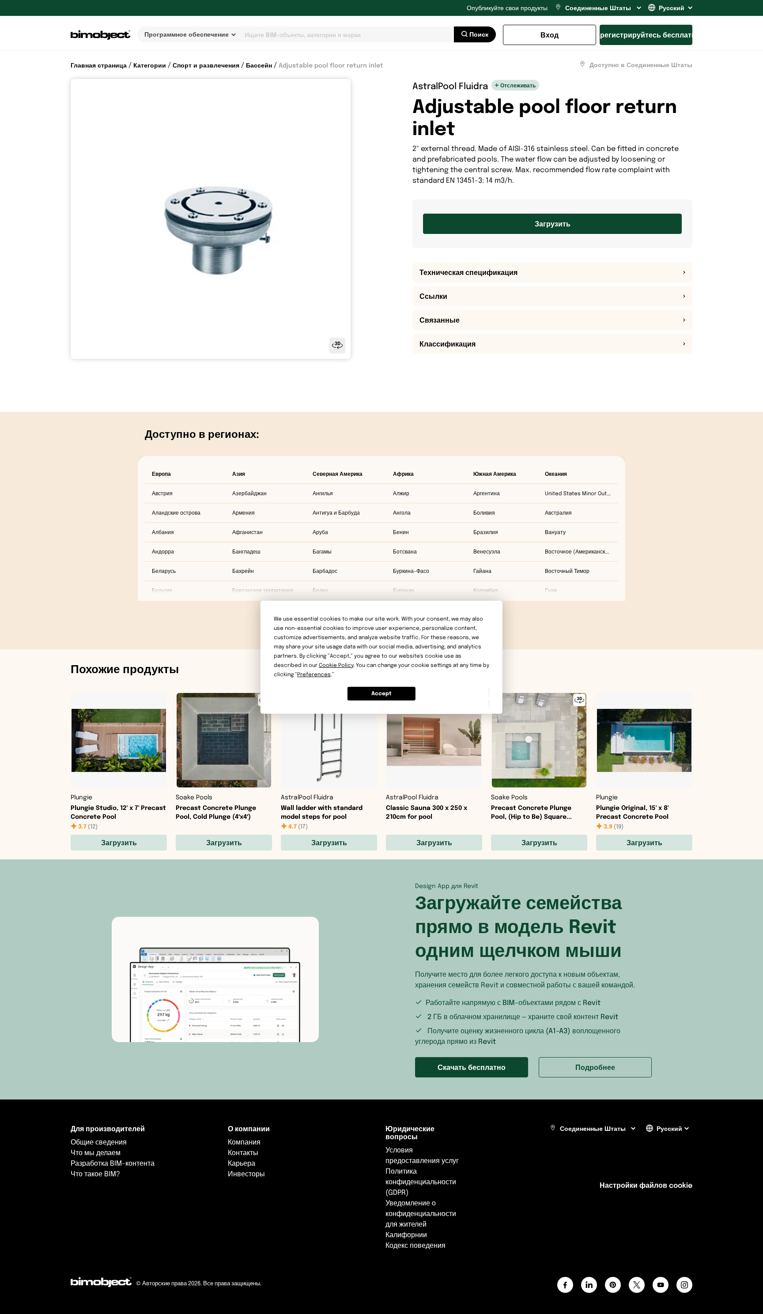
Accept (381, 693)
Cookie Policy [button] (336, 665)
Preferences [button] (314, 674)
